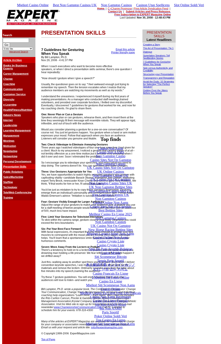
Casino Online (110, 289)
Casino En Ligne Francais (110, 300)
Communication (13, 89)
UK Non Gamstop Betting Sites (110, 187)
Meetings (8, 140)
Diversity (8, 99)
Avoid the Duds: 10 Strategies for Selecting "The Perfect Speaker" (158, 84)
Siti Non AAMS (110, 308)
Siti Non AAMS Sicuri (110, 304)
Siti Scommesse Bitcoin (111, 257)
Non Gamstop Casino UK (110, 175)
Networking (10, 156)
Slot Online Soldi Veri (189, 5)
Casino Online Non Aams (110, 202)
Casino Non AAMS (110, 152)
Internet (8, 120)
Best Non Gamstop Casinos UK (75, 5)
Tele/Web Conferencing (17, 192)
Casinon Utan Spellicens (153, 5)
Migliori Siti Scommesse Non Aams (110, 285)
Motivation (9, 146)
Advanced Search (18, 51)
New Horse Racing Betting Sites (110, 229)
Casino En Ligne (110, 281)
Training (8, 197)
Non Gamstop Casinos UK (110, 195)
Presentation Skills (14, 166)
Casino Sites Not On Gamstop (110, 160)
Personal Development (17, 161)
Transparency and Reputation (158, 78)
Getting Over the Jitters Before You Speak (155, 91)
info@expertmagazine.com (107, 327)
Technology (10, 187)
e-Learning (9, 104)
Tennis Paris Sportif (110, 260)
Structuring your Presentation (158, 74)
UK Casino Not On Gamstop (111, 179)
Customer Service (14, 94)
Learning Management (17, 130)
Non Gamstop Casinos (116, 5)
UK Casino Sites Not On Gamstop (110, 168)
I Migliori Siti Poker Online (110, 277)
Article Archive (12, 60)
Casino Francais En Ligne (110, 273)
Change (8, 78)
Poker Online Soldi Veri (110, 316)
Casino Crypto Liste (110, 241)
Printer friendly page (123, 52)
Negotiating (10, 151)
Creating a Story (151, 44)
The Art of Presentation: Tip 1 (158, 48)
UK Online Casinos (110, 171)
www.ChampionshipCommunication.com (78, 307)
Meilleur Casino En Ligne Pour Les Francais (110, 293)
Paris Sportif (110, 312)
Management (11, 135)
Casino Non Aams (110, 148)
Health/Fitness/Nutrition (17, 109)
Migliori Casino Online (33, 5)
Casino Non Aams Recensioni (110, 297)
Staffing (8, 182)
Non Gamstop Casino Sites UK (110, 183)
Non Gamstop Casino (110, 156)
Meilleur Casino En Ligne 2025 (110, 214)
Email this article (125, 49)
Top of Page (48, 339)
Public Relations (13, 171)
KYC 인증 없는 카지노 (110, 269)
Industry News (12, 115)
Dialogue (147, 52)
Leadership (10, 125)
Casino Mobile (111, 253)
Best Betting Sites (110, 210)
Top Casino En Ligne (110, 320)
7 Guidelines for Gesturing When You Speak (156, 63)
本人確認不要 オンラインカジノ (110, 265)
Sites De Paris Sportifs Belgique (110, 249)
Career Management (15, 73)
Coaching (9, 84)
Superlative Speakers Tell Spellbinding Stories (156, 56)
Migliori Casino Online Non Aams (110, 233)
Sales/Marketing (13, 177)
